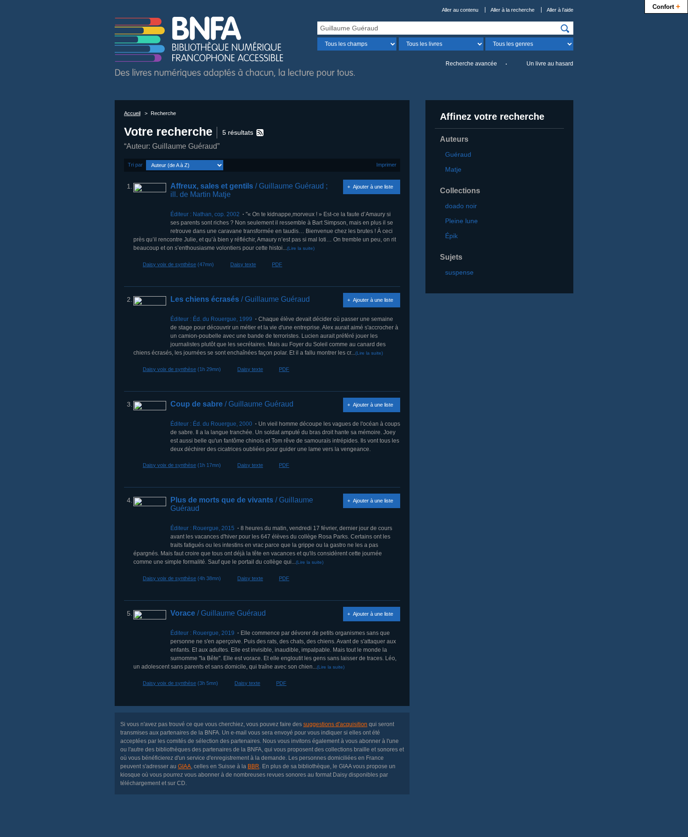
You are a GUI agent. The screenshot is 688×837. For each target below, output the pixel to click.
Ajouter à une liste (373, 186)
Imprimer (386, 164)
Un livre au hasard (550, 63)
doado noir (461, 206)
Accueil (132, 113)
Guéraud (458, 154)
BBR (253, 766)
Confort (666, 6)
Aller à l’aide (560, 10)
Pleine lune (461, 221)
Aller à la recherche (512, 10)
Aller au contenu (460, 10)
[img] (565, 28)
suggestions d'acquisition (335, 724)
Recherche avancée (471, 63)
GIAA (184, 766)
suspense (459, 272)
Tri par (135, 164)
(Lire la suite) (301, 248)
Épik (451, 236)
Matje (453, 169)
